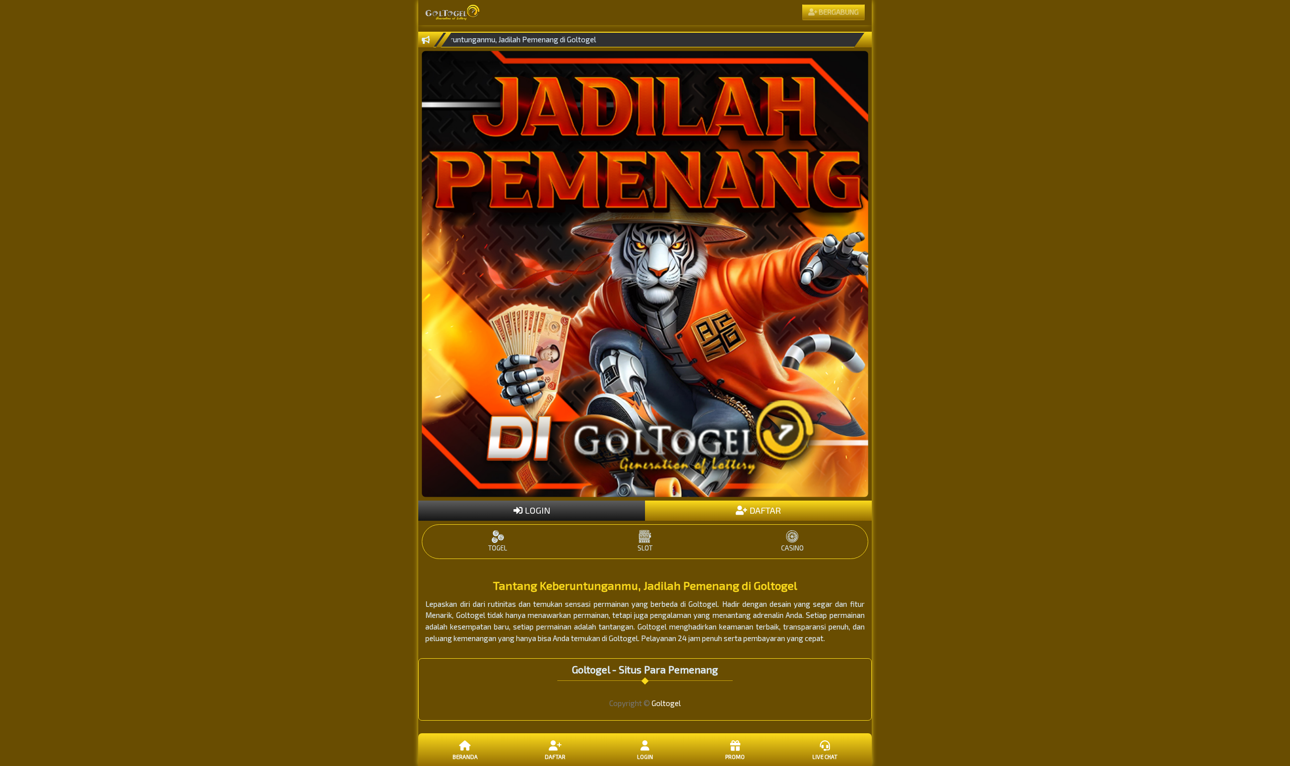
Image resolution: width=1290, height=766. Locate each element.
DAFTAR (764, 510)
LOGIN (536, 510)
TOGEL (497, 548)
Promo (735, 756)
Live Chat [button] (824, 756)
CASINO (792, 548)
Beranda (465, 756)
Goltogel (666, 703)
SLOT (645, 548)
